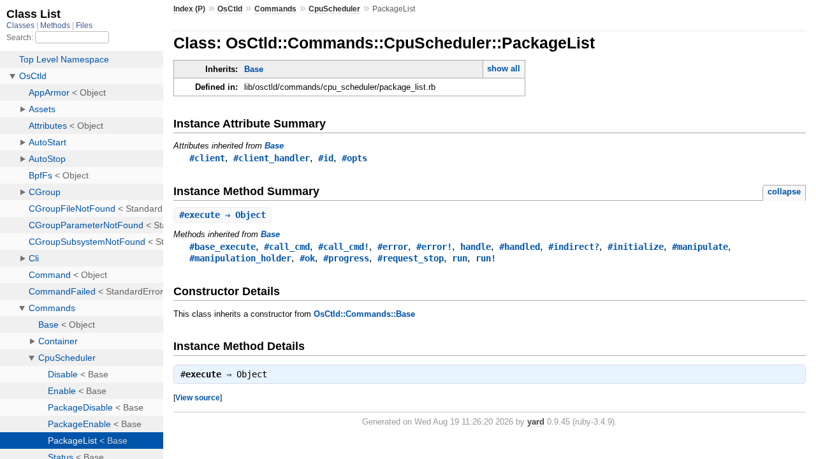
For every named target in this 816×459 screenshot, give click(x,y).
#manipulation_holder (240, 258)
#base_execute (222, 247)
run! (486, 258)
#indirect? (573, 247)
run (459, 258)
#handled (519, 247)
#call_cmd (287, 247)
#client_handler (271, 158)
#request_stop (410, 258)
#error (392, 247)
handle (475, 247)
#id (325, 158)
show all (503, 68)
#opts (354, 158)
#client (207, 158)
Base (253, 69)
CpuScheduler (334, 8)
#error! (434, 247)
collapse (784, 191)
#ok (307, 258)
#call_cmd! (343, 247)
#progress (346, 258)
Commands (275, 8)
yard (535, 421)
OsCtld (229, 8)
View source (197, 397)
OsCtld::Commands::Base (364, 314)
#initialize (636, 247)
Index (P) (189, 8)
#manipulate (700, 247)
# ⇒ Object (222, 215)
